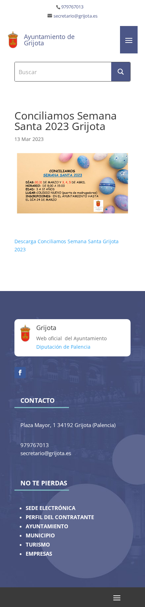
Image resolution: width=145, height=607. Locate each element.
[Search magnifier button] (120, 71)
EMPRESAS (39, 553)
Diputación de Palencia (63, 346)
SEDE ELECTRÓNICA (50, 508)
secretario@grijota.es (75, 16)
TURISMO (38, 544)
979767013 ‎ (72, 7)
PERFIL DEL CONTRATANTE (60, 517)
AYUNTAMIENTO (47, 526)
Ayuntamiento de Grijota (49, 39)
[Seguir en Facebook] (20, 372)
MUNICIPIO (40, 535)
